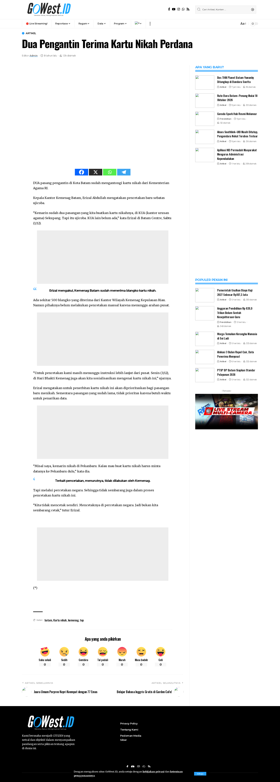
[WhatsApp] (183, 9)
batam (48, 620)
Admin (34, 55)
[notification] (236, 24)
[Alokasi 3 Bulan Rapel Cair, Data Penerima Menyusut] (204, 546)
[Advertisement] (102, 257)
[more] (150, 23)
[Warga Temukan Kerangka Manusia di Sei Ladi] (204, 528)
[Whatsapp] (109, 172)
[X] (95, 172)
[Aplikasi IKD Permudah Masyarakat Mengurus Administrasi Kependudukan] (204, 155)
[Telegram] (123, 172)
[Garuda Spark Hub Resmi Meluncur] (204, 119)
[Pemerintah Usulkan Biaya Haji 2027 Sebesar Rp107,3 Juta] (204, 484)
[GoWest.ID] (48, 9)
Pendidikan (225, 119)
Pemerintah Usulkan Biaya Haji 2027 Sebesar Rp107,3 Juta (235, 481)
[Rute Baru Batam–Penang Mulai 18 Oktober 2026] (204, 100)
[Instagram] (178, 9)
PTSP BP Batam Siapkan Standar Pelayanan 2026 (236, 561)
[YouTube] (173, 9)
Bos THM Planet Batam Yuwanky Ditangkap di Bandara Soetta (235, 79)
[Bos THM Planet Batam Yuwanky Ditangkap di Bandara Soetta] (204, 82)
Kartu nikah (60, 620)
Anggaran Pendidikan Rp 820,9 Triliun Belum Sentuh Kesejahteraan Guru (234, 501)
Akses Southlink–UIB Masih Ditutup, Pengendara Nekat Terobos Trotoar (237, 134)
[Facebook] (169, 9)
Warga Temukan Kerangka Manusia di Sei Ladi (237, 525)
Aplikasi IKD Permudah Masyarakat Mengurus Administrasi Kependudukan (237, 154)
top (82, 620)
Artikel (31, 33)
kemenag (73, 620)
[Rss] (188, 9)
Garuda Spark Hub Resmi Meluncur (237, 114)
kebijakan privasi (153, 771)
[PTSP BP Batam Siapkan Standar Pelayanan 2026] (204, 564)
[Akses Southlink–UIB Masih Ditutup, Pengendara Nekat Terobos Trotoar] (204, 137)
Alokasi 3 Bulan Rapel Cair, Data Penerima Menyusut (235, 543)
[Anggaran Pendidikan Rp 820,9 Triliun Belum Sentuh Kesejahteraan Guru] (204, 502)
